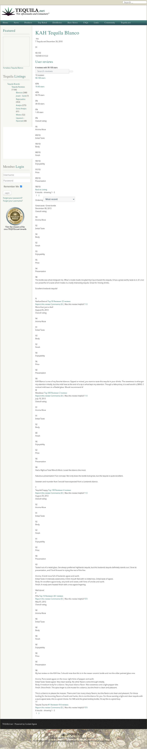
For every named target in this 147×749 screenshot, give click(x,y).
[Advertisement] (19, 143)
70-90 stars (39, 86)
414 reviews (63, 704)
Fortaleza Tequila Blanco (13, 68)
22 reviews (66, 301)
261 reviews (58, 596)
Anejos (19, 105)
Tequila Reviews (18, 87)
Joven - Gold (21, 96)
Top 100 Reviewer (55, 490)
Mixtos (19, 114)
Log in (7, 193)
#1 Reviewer (53, 704)
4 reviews (67, 490)
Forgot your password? (12, 198)
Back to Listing (41, 189)
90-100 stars (40, 78)
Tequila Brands (13, 84)
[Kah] (89, 293)
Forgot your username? (13, 201)
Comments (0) (57, 304)
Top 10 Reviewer (46, 596)
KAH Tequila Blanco (57, 32)
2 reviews (63, 393)
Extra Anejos (21, 108)
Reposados (20, 99)
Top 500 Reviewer (51, 393)
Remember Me (11, 186)
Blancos (19, 92)
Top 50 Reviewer (54, 301)
